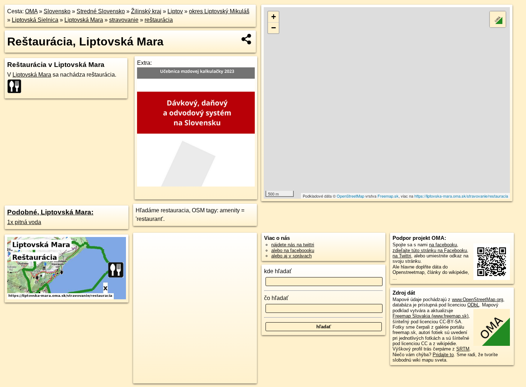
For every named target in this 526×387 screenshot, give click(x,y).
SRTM (462, 349)
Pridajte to (443, 354)
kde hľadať (278, 271)
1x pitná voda (24, 222)
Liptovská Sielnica (35, 20)
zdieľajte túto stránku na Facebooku (430, 250)
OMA (31, 11)
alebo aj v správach (291, 255)
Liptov (175, 11)
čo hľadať (276, 298)
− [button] (273, 27)
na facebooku (443, 244)
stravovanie (123, 20)
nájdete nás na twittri (292, 244)
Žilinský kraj (146, 11)
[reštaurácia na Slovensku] (16, 86)
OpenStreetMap (350, 196)
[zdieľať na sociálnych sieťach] (246, 39)
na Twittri (402, 255)
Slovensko (57, 11)
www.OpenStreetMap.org (477, 299)
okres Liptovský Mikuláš (219, 11)
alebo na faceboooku (292, 250)
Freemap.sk (388, 196)
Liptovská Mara (83, 20)
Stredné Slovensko (101, 11)
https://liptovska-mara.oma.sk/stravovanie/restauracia (461, 196)
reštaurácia (159, 20)
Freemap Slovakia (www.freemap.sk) (430, 316)
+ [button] (273, 16)
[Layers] (498, 19)
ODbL (473, 305)
